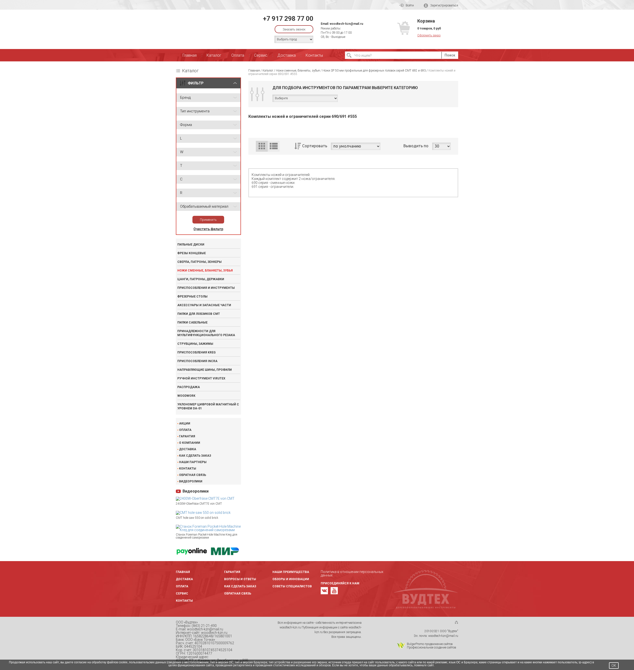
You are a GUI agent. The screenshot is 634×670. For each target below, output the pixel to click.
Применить (208, 220)
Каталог (214, 55)
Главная (190, 55)
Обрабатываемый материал (204, 206)
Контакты (314, 55)
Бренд (185, 97)
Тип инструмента (195, 111)
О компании (189, 442)
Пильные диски (190, 244)
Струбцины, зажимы (195, 344)
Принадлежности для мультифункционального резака (206, 333)
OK (613, 666)
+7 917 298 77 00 (288, 18)
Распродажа (188, 387)
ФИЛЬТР (196, 83)
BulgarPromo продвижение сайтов (430, 644)
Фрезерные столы (192, 296)
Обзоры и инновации (290, 579)
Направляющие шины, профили (204, 370)
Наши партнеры (193, 462)
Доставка (286, 55)
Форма (186, 125)
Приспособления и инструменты (206, 288)
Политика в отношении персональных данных (352, 573)
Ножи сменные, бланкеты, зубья (205, 270)
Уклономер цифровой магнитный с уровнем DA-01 (208, 406)
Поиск (450, 55)
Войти (410, 5)
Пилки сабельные (192, 322)
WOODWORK (186, 395)
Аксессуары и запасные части (204, 305)
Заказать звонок (294, 29)
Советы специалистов (292, 586)
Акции (184, 423)
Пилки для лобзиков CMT (198, 314)
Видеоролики (190, 481)
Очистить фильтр (208, 229)
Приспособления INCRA (197, 361)
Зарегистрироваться (444, 5)
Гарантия (187, 436)
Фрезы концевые (191, 253)
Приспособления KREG (196, 352)
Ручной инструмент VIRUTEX (201, 378)
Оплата (237, 55)
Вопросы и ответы (240, 579)
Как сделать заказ (195, 455)
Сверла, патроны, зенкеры (199, 262)
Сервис (260, 55)
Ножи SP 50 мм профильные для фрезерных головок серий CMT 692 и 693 (374, 70)
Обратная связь (192, 474)
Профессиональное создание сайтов (431, 647)
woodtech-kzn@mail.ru (346, 23)
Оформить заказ (429, 35)
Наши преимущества (290, 572)
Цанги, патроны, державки (200, 279)
